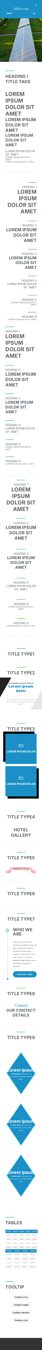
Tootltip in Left (21, 1320)
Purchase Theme (24, 974)
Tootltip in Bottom (21, 1313)
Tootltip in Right (21, 1305)
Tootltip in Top (21, 1297)
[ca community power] (21, 6)
